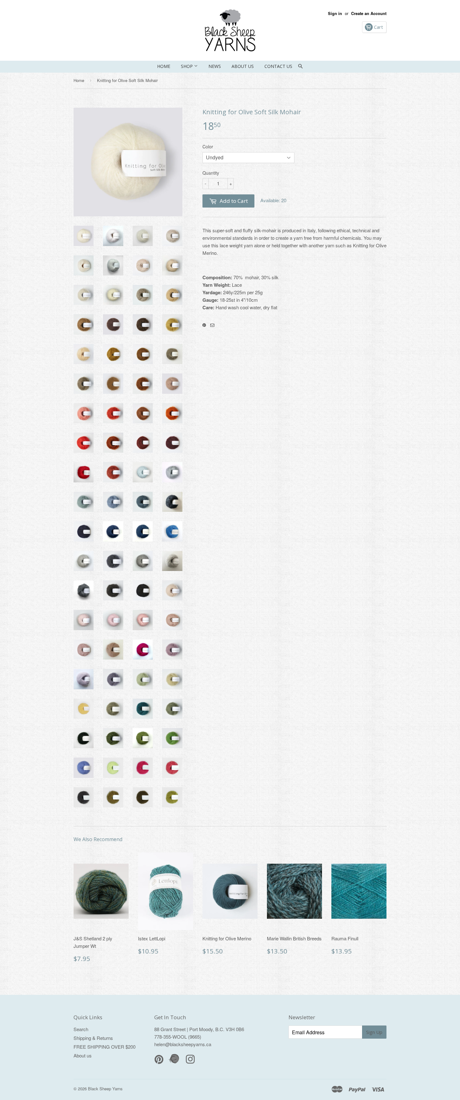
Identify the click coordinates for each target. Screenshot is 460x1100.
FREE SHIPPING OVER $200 (104, 1046)
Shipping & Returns (93, 1038)
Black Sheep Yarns (105, 1089)
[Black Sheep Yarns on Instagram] (212, 325)
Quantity (210, 173)
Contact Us (278, 66)
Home (163, 66)
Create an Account (368, 13)
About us (243, 66)
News (214, 66)
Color (207, 146)
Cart (378, 27)
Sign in (335, 13)
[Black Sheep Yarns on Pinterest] (204, 325)
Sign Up (374, 1032)
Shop (187, 66)
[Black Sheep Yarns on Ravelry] (174, 1062)
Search (81, 1029)
